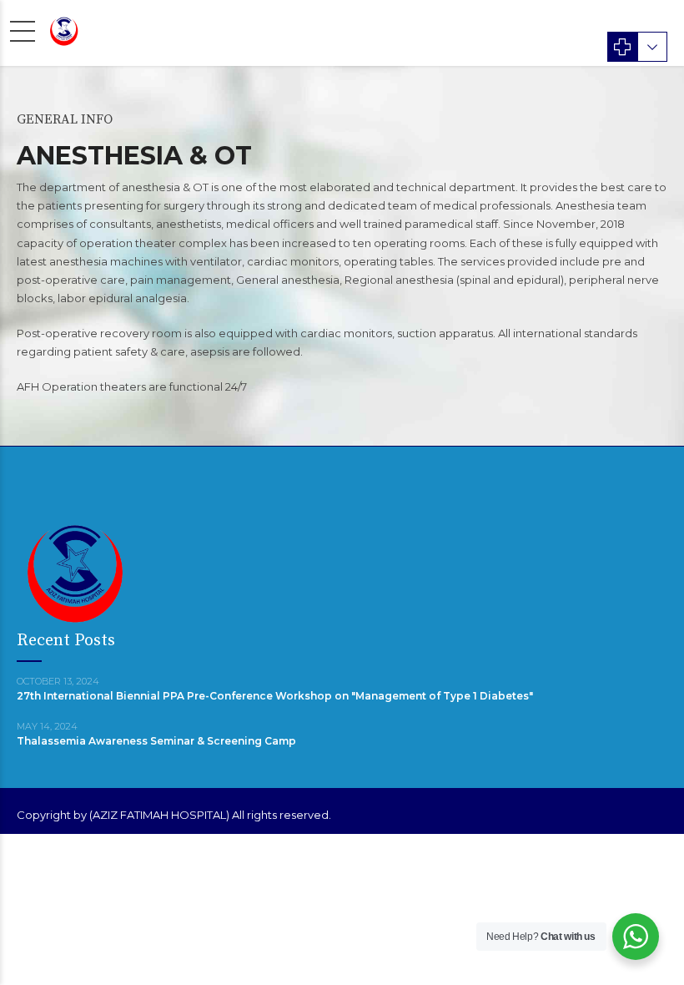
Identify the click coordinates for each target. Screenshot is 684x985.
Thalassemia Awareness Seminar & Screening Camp (156, 741)
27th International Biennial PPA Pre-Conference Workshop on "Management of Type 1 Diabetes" (275, 696)
